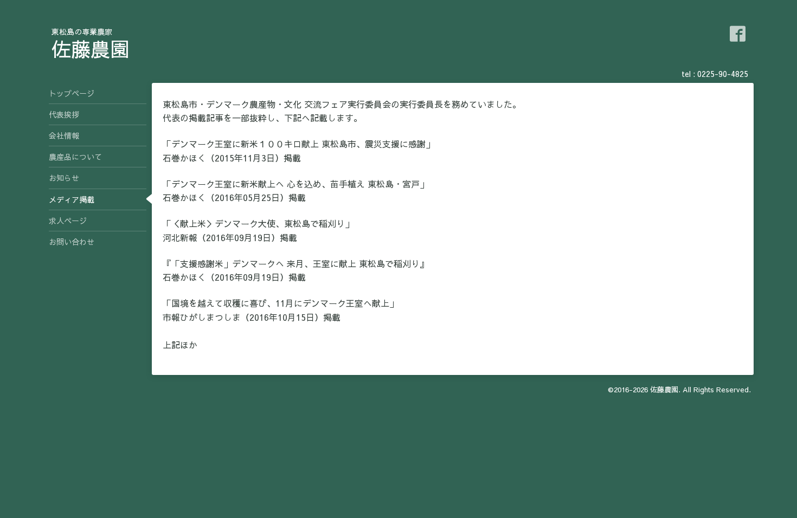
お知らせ (64, 177)
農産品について (75, 156)
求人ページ (68, 220)
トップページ (71, 93)
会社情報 (64, 135)
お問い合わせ (71, 241)
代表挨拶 (64, 114)
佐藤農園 (91, 48)
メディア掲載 (71, 199)
